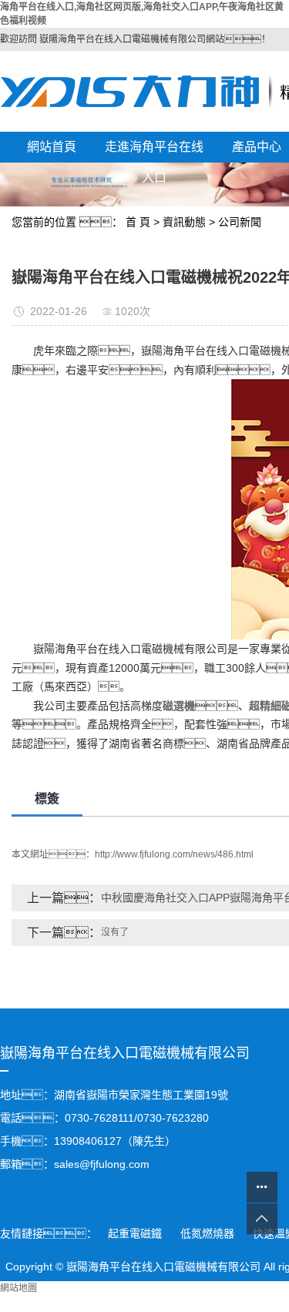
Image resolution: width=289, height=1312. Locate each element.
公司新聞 (239, 222)
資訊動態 (184, 222)
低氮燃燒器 (208, 1233)
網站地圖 (18, 1288)
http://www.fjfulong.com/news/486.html (174, 854)
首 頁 (138, 222)
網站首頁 (51, 146)
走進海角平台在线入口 (154, 151)
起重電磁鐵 (136, 1233)
